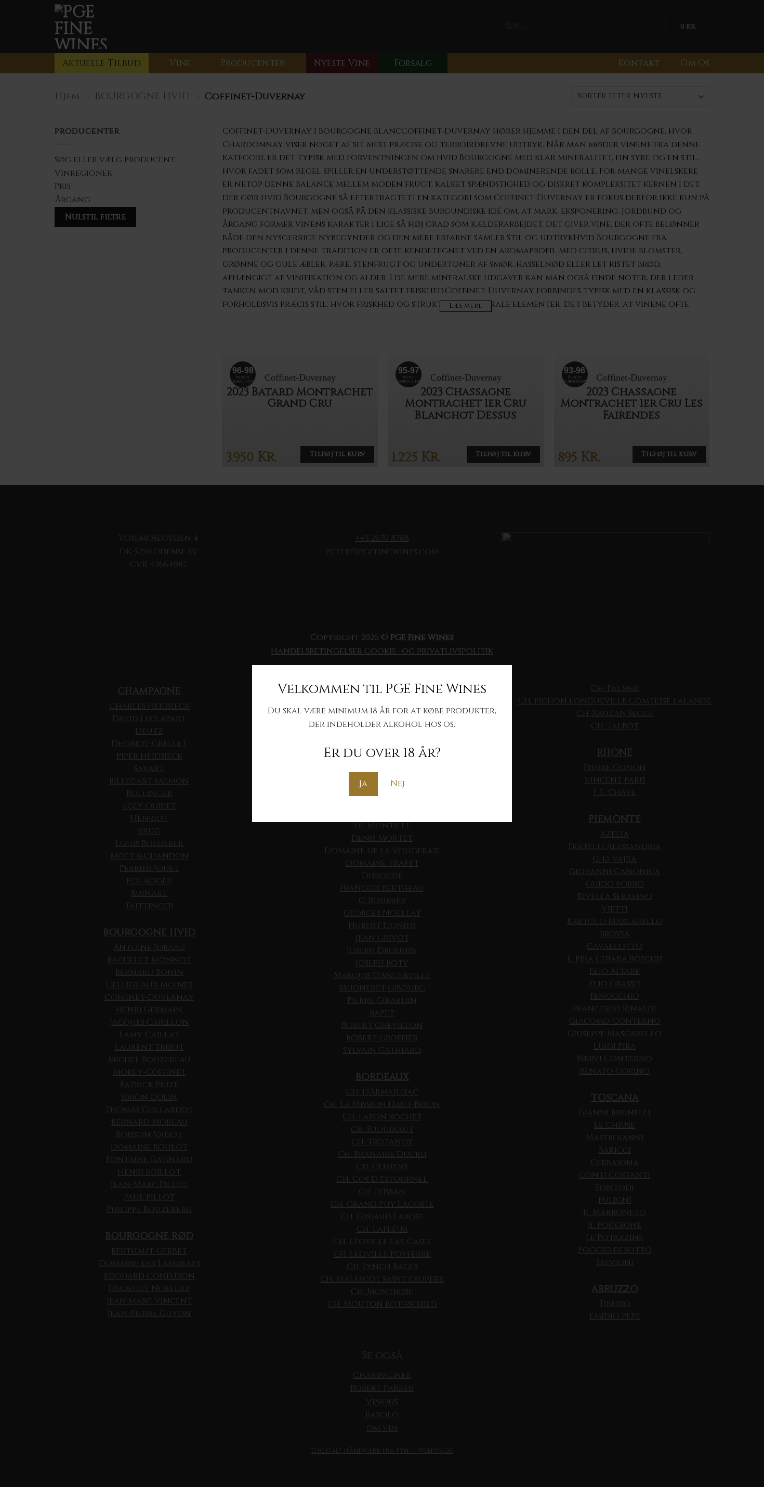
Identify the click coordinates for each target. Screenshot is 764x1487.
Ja (363, 783)
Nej (397, 783)
